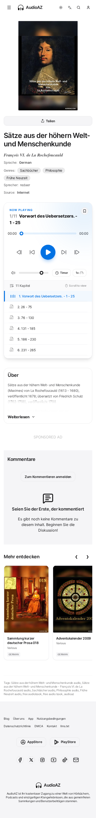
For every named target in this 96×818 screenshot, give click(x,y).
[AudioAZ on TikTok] (65, 760)
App (30, 718)
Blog (6, 718)
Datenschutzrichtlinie (17, 726)
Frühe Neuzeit (17, 178)
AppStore (34, 742)
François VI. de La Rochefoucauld (33, 155)
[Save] (84, 211)
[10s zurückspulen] (32, 252)
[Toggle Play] (48, 252)
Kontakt (52, 726)
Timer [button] (64, 272)
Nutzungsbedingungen (51, 718)
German (25, 162)
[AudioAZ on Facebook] (20, 760)
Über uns (18, 718)
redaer (25, 185)
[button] (9, 7)
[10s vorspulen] (64, 252)
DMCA (38, 726)
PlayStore (68, 742)
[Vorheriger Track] (19, 252)
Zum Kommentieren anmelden (48, 477)
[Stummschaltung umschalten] (13, 273)
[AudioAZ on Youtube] (53, 760)
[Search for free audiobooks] (78, 7)
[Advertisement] (48, 437)
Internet (23, 192)
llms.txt (64, 726)
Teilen (50, 121)
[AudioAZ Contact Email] (76, 760)
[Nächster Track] (77, 252)
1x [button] (77, 272)
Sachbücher (29, 170)
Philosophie (53, 170)
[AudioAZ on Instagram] (42, 760)
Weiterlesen (19, 417)
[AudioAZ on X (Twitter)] (31, 760)
